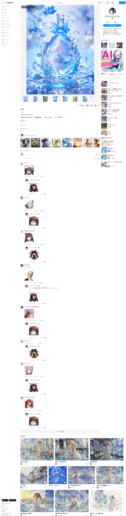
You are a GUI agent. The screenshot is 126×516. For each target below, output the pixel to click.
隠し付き (28, 158)
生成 (108, 2)
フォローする (112, 25)
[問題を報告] (38, 177)
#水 (21, 125)
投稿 (113, 2)
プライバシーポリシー (6, 513)
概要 (3, 506)
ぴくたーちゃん (5, 507)
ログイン (122, 2)
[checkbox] (25, 158)
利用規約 (3, 511)
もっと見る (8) (60, 431)
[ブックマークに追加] (91, 105)
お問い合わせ (4, 509)
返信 (42, 176)
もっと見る (119, 74)
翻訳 (21, 130)
